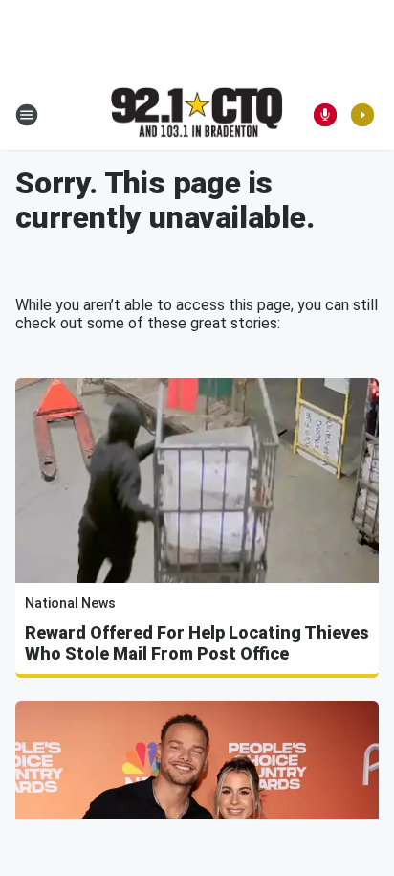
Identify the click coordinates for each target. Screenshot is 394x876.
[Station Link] (197, 114)
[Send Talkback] (325, 114)
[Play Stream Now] (362, 114)
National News (70, 603)
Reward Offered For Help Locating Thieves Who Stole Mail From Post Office (197, 642)
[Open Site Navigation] (26, 114)
